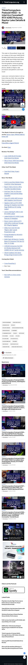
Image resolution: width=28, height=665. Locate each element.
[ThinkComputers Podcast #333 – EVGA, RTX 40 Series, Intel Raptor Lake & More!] (13, 370)
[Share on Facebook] (11, 48)
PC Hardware (14, 330)
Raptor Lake (21, 333)
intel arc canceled (6, 327)
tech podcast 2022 (14, 344)
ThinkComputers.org (11, 2)
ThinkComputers (6, 346)
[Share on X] (21, 48)
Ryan (9, 147)
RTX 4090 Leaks (5, 338)
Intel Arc (13, 325)
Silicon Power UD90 (6, 341)
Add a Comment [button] (9, 358)
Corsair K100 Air (6, 325)
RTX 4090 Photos (14, 338)
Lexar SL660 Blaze (6, 330)
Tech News (15, 341)
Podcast (15, 333)
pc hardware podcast (7, 333)
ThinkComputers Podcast (17, 346)
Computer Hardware (7, 322)
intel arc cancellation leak (17, 327)
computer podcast (17, 322)
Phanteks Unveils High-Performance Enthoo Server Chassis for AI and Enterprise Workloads (12, 602)
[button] (2, 2)
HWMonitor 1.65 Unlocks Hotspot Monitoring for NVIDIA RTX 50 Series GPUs (12, 627)
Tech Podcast (5, 344)
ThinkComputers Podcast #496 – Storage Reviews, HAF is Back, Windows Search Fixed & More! (13, 635)
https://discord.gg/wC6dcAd (10, 143)
